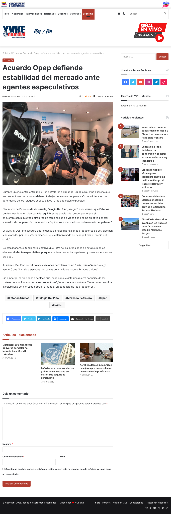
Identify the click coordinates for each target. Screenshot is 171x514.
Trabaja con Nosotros (156, 502)
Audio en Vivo (120, 502)
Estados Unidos (19, 298)
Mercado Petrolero (79, 298)
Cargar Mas (144, 245)
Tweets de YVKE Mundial (134, 105)
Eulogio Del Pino (48, 298)
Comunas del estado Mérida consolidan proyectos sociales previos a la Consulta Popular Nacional (153, 203)
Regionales (50, 13)
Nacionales (17, 13)
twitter (58, 305)
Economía (88, 13)
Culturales (75, 13)
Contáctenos (136, 502)
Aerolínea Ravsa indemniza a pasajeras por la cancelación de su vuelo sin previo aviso (96, 368)
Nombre (8, 444)
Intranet (106, 502)
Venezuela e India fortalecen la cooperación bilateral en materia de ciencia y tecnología (154, 153)
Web (62, 456)
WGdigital (79, 502)
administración (12, 96)
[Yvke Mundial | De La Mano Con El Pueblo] (28, 32)
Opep (103, 298)
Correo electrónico (13, 456)
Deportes (63, 13)
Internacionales (34, 13)
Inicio (7, 13)
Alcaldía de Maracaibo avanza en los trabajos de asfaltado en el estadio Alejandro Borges (154, 226)
